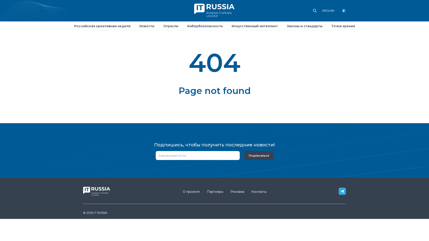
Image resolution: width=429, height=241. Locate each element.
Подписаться (259, 155)
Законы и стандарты (304, 26)
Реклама (237, 192)
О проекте (191, 192)
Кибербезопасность (205, 26)
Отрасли (170, 26)
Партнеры (215, 192)
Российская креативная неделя (102, 26)
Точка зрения (343, 26)
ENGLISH (328, 10)
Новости (146, 26)
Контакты (259, 192)
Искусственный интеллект (255, 26)
